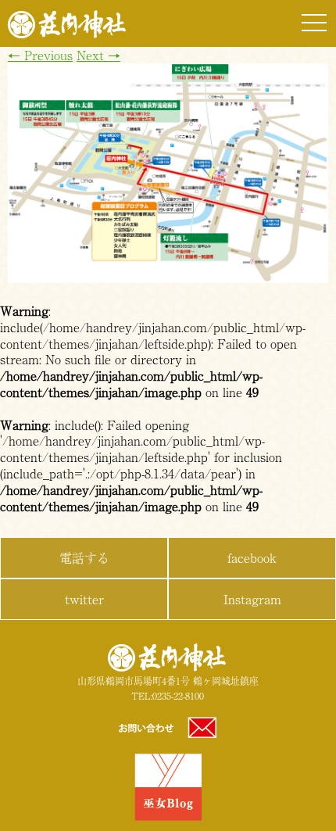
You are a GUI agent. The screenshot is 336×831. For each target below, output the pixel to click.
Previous (40, 54)
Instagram (252, 598)
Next (98, 54)
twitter (84, 598)
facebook (252, 557)
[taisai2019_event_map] (168, 277)
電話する (84, 557)
